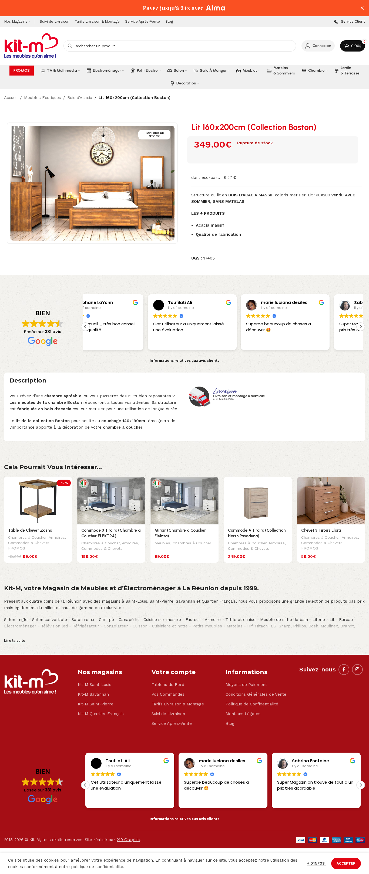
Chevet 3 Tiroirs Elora (321, 530)
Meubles (162, 543)
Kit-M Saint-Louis (94, 684)
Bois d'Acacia (79, 97)
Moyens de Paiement (246, 684)
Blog (230, 723)
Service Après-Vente (172, 723)
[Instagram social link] (357, 669)
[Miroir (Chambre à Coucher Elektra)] (184, 500)
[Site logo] (31, 45)
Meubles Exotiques (42, 97)
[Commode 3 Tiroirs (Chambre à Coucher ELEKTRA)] (111, 500)
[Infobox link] (349, 21)
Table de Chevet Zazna (30, 530)
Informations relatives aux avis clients (184, 361)
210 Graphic (128, 839)
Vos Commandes (168, 694)
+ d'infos (316, 863)
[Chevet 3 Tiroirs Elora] (331, 500)
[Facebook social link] (343, 669)
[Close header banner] (362, 8)
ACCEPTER (346, 863)
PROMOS (16, 548)
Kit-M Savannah (93, 694)
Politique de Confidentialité (252, 704)
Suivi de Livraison (168, 713)
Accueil (11, 97)
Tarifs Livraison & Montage (178, 704)
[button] (361, 327)
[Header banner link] (176, 8)
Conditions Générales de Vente (256, 694)
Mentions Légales (243, 713)
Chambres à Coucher (27, 537)
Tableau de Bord (168, 684)
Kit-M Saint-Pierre (95, 704)
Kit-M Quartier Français (101, 713)
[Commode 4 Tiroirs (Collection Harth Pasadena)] (258, 500)
